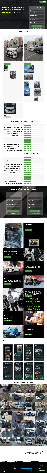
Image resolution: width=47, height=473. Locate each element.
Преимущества (5, 468)
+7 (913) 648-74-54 (43, 1)
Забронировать (7, 117)
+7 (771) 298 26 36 (43, 2)
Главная (4, 464)
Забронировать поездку (37, 26)
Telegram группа (24, 468)
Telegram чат (30, 468)
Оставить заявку (8, 320)
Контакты (14, 468)
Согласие (33, 28)
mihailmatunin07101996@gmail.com (39, 468)
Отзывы (14, 466)
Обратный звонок (42, 470)
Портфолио (14, 467)
